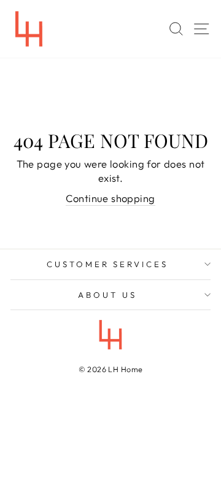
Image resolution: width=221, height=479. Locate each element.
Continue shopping (110, 198)
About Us (107, 295)
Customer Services (108, 264)
